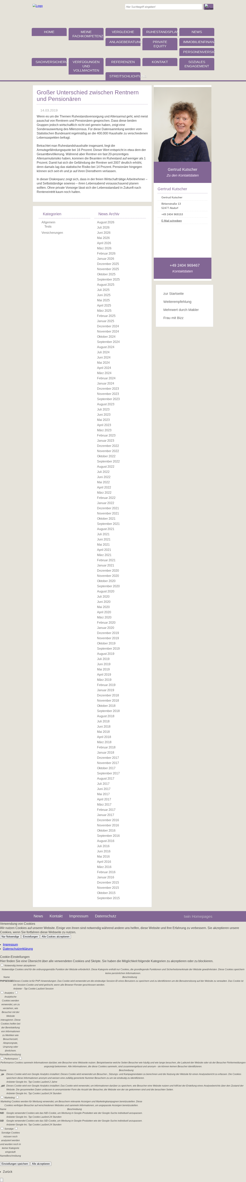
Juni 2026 (104, 232)
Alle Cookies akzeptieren (55, 936)
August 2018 (105, 716)
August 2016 (105, 841)
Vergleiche (123, 32)
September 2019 (108, 648)
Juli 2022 (103, 471)
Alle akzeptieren (41, 1163)
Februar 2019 (106, 685)
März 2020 (104, 617)
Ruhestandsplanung (161, 32)
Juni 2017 (104, 789)
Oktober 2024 (106, 336)
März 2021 (104, 555)
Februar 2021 (106, 560)
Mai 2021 (103, 544)
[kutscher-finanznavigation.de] (38, 6)
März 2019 (104, 679)
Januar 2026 (105, 258)
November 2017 (108, 763)
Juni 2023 (104, 414)
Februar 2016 (106, 872)
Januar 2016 (105, 877)
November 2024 (108, 331)
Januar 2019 (105, 690)
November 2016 (108, 825)
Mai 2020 (103, 607)
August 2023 (105, 404)
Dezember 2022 (108, 445)
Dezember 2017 (108, 757)
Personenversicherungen (198, 52)
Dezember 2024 (108, 326)
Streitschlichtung (124, 76)
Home (49, 32)
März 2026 (104, 248)
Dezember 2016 (108, 820)
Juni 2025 (104, 295)
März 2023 (104, 430)
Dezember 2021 (108, 508)
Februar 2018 (106, 747)
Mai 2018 (103, 731)
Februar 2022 (106, 497)
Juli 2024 (103, 352)
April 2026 (104, 243)
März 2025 (104, 310)
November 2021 (108, 513)
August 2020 (105, 591)
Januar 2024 (105, 383)
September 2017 (108, 773)
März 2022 (104, 492)
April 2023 (104, 425)
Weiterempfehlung (177, 302)
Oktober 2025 (106, 274)
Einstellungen (30, 936)
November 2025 (108, 269)
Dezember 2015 (108, 882)
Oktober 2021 (106, 518)
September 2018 (108, 711)
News (197, 32)
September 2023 (108, 399)
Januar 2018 (105, 752)
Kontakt (160, 62)
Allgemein (48, 222)
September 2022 (108, 461)
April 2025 (104, 305)
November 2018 (108, 700)
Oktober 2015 (106, 893)
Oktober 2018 (106, 705)
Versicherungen (52, 232)
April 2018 (104, 737)
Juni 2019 (104, 664)
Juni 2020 (104, 601)
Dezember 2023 (108, 388)
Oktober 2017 (106, 768)
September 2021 (108, 523)
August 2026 (105, 222)
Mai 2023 (103, 419)
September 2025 (108, 279)
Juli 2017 (103, 783)
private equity (160, 44)
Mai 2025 (103, 300)
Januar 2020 (105, 627)
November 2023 (108, 393)
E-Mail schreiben (171, 220)
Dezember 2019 (108, 633)
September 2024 (108, 341)
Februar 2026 (106, 253)
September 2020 (108, 586)
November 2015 (108, 887)
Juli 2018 (103, 721)
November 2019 (108, 638)
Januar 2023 (105, 440)
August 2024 (105, 347)
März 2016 (104, 867)
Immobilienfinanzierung (198, 42)
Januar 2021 (105, 565)
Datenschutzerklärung (18, 948)
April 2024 (104, 367)
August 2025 (105, 284)
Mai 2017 (103, 794)
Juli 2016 (103, 846)
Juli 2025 (103, 290)
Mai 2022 (103, 482)
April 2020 (104, 612)
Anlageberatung (124, 42)
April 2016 (104, 861)
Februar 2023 (106, 435)
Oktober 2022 (106, 456)
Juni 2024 (104, 357)
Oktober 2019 (106, 643)
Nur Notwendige (10, 936)
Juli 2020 (103, 596)
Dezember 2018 (108, 695)
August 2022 (105, 466)
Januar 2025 (105, 321)
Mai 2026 (103, 238)
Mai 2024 (103, 362)
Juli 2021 (103, 534)
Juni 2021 (104, 539)
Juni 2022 (104, 477)
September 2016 (108, 835)
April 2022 (104, 487)
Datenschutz (105, 916)
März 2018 (104, 742)
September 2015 (108, 898)
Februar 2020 (106, 622)
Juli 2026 (103, 227)
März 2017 (104, 804)
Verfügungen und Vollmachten (86, 66)
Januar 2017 (105, 815)
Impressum (78, 916)
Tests (48, 226)
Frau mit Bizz (173, 318)
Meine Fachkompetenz (87, 34)
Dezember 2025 (108, 264)
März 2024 (104, 373)
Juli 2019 (103, 659)
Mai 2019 (103, 669)
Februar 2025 (106, 315)
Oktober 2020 (106, 581)
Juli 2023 (103, 409)
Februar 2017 (106, 809)
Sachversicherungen (51, 62)
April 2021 (104, 549)
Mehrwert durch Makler (181, 310)
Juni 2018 (104, 726)
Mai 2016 (103, 856)
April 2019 (104, 674)
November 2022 (108, 451)
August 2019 (105, 653)
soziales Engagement (196, 64)
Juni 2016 (104, 851)
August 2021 (105, 529)
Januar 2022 (105, 503)
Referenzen (123, 62)
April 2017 (104, 799)
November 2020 (108, 575)
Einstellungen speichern (15, 1163)
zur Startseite (173, 294)
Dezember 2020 (108, 570)
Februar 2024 (106, 378)
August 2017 (105, 778)
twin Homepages (198, 916)
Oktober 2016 (106, 830)
